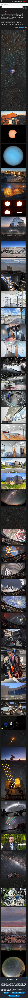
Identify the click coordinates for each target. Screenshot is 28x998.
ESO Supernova (13, 15)
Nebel (6, 19)
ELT (8, 15)
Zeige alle (3, 13)
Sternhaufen (4, 24)
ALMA (14, 13)
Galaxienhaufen (14, 17)
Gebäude (18, 20)
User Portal (20, 1)
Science (15, 1)
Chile (21, 13)
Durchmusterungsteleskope (18, 24)
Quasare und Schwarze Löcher (8, 22)
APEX (18, 13)
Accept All (6, 992)
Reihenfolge (21, 27)
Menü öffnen (5, 4)
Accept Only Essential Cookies (18, 992)
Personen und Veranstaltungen (8, 20)
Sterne (9, 24)
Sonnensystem (19, 22)
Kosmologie (3, 15)
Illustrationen (22, 17)
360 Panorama (9, 13)
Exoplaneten (20, 15)
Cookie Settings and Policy (14, 995)
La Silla (2, 19)
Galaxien (8, 17)
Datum (25, 27)
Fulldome (3, 17)
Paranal (11, 19)
